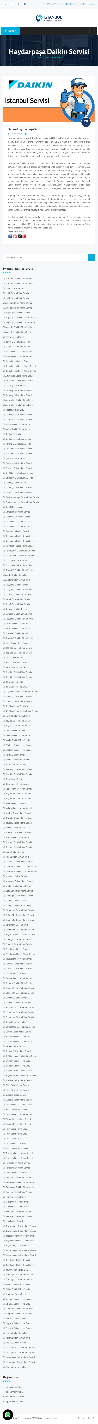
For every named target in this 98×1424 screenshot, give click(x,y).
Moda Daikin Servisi (14, 852)
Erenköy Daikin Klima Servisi (18, 696)
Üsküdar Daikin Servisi (15, 1318)
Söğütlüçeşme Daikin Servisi (18, 1071)
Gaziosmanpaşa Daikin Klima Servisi (21, 497)
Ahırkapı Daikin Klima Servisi (18, 303)
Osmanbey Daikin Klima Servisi (19, 910)
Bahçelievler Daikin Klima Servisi (20, 366)
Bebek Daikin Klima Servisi (17, 599)
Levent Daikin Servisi (14, 730)
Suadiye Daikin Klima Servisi (18, 1080)
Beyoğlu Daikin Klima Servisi (18, 818)
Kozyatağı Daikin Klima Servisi (18, 570)
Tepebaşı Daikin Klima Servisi (18, 1153)
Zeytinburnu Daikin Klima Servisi (19, 1348)
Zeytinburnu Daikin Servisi (16, 1367)
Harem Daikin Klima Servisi (17, 1333)
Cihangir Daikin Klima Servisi (18, 939)
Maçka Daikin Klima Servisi (17, 740)
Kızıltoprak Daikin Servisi (16, 560)
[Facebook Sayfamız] (12, 4)
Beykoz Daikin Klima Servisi (17, 721)
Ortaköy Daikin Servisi (15, 901)
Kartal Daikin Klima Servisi (17, 512)
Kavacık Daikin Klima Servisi (18, 959)
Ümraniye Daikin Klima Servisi (18, 1275)
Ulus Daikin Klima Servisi (16, 1202)
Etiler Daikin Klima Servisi (16, 1085)
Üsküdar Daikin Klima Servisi (18, 1299)
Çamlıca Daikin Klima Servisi (18, 463)
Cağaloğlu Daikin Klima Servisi (19, 915)
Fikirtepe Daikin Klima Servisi (18, 1211)
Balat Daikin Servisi (13, 682)
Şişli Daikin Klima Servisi (16, 1109)
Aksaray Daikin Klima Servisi (18, 351)
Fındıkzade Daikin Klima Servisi (19, 1182)
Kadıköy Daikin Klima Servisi (18, 415)
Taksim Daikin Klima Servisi (17, 1119)
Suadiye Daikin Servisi (15, 1095)
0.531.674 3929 (53, 4)
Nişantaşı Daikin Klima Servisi (18, 862)
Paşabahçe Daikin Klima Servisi (19, 935)
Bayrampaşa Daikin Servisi (17, 1245)
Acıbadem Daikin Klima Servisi (18, 279)
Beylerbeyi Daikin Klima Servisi (19, 794)
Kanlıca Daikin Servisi (15, 434)
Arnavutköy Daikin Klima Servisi (19, 400)
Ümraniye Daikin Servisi (15, 1294)
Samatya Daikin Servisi (15, 998)
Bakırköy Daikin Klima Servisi (18, 672)
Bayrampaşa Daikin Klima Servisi (20, 1226)
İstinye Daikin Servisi (14, 337)
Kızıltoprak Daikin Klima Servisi (19, 546)
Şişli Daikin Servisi (13, 1139)
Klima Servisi (17, 134)
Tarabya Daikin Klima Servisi (18, 1105)
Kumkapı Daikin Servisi (15, 609)
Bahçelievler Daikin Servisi (17, 361)
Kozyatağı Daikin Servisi (16, 585)
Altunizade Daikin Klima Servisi (19, 376)
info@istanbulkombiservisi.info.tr (81, 4)
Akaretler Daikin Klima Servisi (18, 327)
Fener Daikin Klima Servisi (17, 1163)
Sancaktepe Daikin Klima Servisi (19, 1007)
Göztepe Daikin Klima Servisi (18, 745)
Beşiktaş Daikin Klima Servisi (18, 648)
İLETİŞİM (12, 31)
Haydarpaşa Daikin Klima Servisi (19, 317)
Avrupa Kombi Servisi (13, 1401)
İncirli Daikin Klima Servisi (16, 293)
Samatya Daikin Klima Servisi (18, 983)
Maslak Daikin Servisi (14, 828)
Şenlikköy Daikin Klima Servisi (18, 473)
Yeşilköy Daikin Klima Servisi (18, 1323)
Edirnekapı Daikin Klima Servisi (19, 1012)
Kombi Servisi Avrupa (13, 1392)
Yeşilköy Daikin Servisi (15, 1343)
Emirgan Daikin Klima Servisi (18, 1061)
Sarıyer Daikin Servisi (14, 1046)
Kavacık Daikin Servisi (15, 973)
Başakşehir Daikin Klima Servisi (19, 1236)
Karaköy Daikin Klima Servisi (18, 488)
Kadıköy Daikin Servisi (15, 410)
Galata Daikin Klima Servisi (17, 1284)
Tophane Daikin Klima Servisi (18, 1177)
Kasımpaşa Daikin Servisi (16, 531)
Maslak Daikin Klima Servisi (17, 813)
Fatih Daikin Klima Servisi (16, 643)
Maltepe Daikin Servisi (15, 803)
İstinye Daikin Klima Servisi (17, 342)
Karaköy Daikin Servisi (15, 483)
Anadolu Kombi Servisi (13, 1397)
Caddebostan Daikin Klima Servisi (20, 866)
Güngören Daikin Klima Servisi (18, 1309)
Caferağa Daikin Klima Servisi (18, 891)
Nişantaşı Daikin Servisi (15, 876)
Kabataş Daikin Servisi (15, 385)
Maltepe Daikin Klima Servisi (18, 789)
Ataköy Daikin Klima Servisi (17, 424)
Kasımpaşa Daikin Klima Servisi (19, 536)
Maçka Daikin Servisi (14, 755)
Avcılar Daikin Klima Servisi (17, 575)
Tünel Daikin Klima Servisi (17, 522)
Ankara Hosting (51, 1418)
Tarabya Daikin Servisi (15, 1143)
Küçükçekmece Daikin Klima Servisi (21, 692)
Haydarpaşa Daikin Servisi (17, 313)
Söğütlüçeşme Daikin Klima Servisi (20, 1056)
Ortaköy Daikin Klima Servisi (17, 886)
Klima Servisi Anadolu (13, 1387)
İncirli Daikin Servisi (13, 288)
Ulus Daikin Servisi (13, 1221)
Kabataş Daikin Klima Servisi (18, 390)
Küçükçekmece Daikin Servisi (18, 706)
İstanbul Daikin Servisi (55, 58)
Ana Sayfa (37, 58)
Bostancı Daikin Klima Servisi (18, 842)
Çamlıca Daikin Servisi (15, 458)
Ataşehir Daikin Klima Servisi (18, 449)
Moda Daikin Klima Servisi (16, 837)
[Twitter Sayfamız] (83, 1418)
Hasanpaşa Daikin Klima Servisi (19, 1357)
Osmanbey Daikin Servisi (16, 925)
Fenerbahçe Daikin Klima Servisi (19, 551)
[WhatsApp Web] (5, 4)
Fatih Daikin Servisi (13, 658)
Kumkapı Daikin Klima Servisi (18, 594)
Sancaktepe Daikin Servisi (16, 1022)
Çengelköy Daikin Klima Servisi (19, 988)
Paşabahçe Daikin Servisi (16, 949)
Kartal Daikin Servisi (14, 507)
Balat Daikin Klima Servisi (16, 667)
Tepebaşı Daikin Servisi (15, 1173)
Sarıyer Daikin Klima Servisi (17, 1032)
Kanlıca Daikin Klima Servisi (17, 439)
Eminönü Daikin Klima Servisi (18, 1037)
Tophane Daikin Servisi (15, 1197)
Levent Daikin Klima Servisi (17, 716)
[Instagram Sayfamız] (25, 4)
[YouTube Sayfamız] (18, 4)
